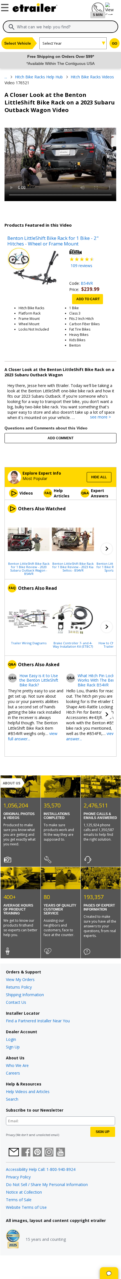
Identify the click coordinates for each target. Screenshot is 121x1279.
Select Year (52, 43)
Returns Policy (19, 987)
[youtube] (60, 1153)
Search (12, 1099)
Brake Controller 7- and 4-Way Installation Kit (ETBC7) (73, 644)
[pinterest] (37, 1153)
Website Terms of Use (26, 1207)
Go (114, 43)
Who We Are (17, 1065)
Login (11, 1039)
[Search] (11, 27)
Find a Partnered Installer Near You (38, 1020)
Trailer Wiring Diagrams (28, 643)
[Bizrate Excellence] (13, 1239)
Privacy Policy (18, 1177)
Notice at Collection (24, 1192)
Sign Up (13, 1047)
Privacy (10, 1135)
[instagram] (49, 1153)
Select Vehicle (17, 43)
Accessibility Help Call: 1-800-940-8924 (40, 1169)
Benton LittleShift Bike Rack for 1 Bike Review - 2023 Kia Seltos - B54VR (73, 566)
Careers (13, 1073)
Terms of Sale (19, 1199)
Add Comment (60, 438)
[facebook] (26, 1153)
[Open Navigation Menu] (5, 6)
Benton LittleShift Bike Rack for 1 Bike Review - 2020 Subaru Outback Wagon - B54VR (29, 568)
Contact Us (16, 1002)
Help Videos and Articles (28, 1091)
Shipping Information (25, 994)
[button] (106, 548)
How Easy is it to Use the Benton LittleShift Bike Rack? (38, 680)
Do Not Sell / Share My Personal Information (47, 1184)
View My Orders (20, 979)
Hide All (99, 477)
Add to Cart (88, 299)
